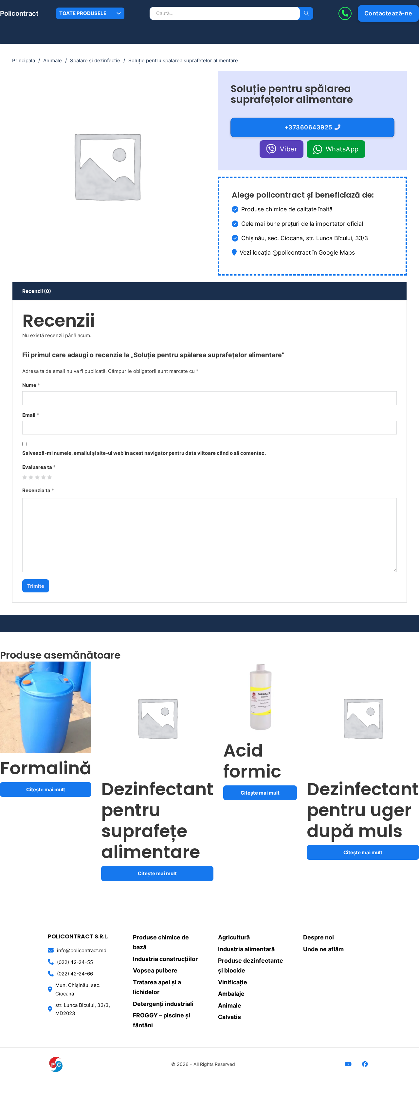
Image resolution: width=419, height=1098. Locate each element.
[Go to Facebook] (365, 1064)
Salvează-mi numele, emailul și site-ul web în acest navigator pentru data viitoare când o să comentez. (144, 453)
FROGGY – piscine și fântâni (161, 1020)
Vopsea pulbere (155, 970)
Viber (288, 149)
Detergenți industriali (163, 1003)
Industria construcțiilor (165, 958)
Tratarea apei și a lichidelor (157, 987)
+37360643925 (308, 127)
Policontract (19, 13)
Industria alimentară (246, 949)
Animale (52, 60)
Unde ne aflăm (323, 949)
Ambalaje (231, 993)
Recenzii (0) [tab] (36, 291)
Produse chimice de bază (161, 942)
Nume (31, 385)
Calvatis (229, 1016)
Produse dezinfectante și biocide (250, 965)
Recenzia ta (38, 490)
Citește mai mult (45, 789)
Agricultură (234, 937)
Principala (23, 60)
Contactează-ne (388, 13)
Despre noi (318, 937)
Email (30, 415)
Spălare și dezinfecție (95, 60)
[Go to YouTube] (348, 1064)
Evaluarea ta (39, 467)
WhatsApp (342, 149)
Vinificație (232, 982)
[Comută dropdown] (118, 13)
